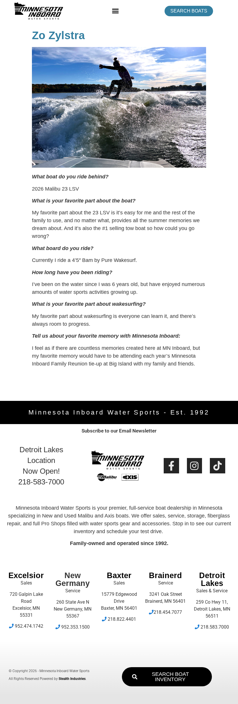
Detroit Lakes (212, 579)
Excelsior (26, 575)
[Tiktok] (217, 465)
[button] (115, 11)
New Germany (72, 579)
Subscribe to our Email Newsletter (119, 431)
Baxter (119, 575)
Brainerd (165, 575)
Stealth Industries (72, 679)
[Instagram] (194, 465)
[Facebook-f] (171, 465)
